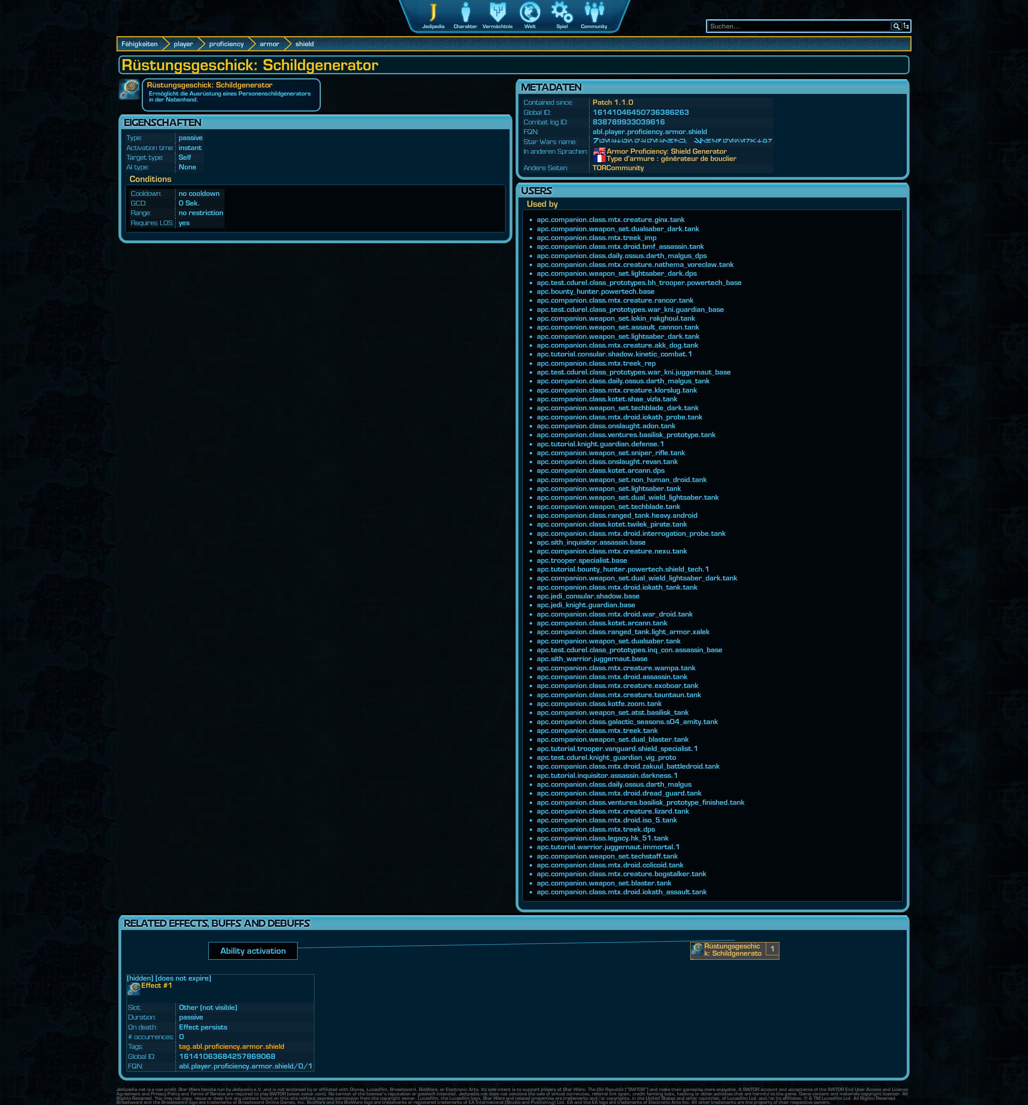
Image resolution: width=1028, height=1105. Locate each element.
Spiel (562, 26)
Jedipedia (433, 26)
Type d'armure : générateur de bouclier (613, 158)
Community (594, 26)
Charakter (465, 26)
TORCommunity (618, 167)
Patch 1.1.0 (613, 102)
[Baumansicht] (906, 26)
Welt (530, 26)
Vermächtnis (498, 26)
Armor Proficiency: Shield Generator (613, 151)
